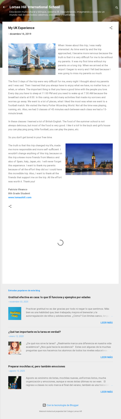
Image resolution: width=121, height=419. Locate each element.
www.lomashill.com (19, 197)
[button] (111, 28)
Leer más (107, 322)
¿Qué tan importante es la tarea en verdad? (34, 331)
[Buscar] (117, 8)
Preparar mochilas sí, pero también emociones (36, 366)
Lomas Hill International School (34, 7)
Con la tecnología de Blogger (62, 405)
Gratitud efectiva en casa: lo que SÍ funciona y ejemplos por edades (49, 297)
